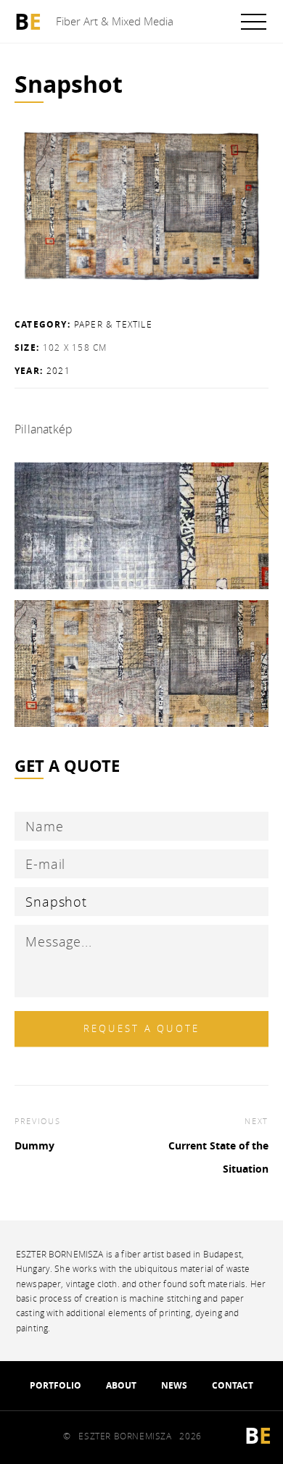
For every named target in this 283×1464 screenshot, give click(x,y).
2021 (58, 370)
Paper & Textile (113, 324)
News (174, 1385)
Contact (232, 1385)
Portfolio (55, 1385)
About (121, 1385)
